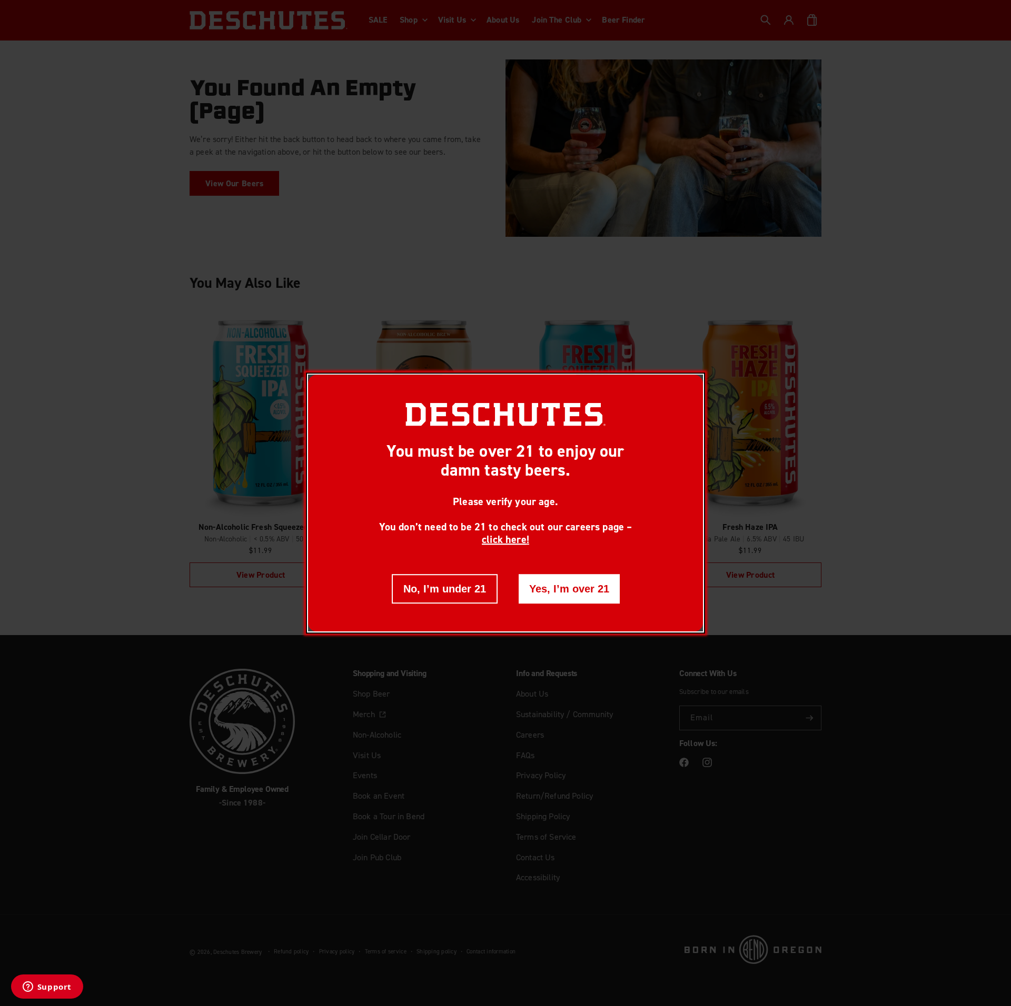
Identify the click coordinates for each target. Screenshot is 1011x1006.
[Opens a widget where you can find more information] (47, 987)
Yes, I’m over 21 (569, 589)
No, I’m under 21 (444, 589)
